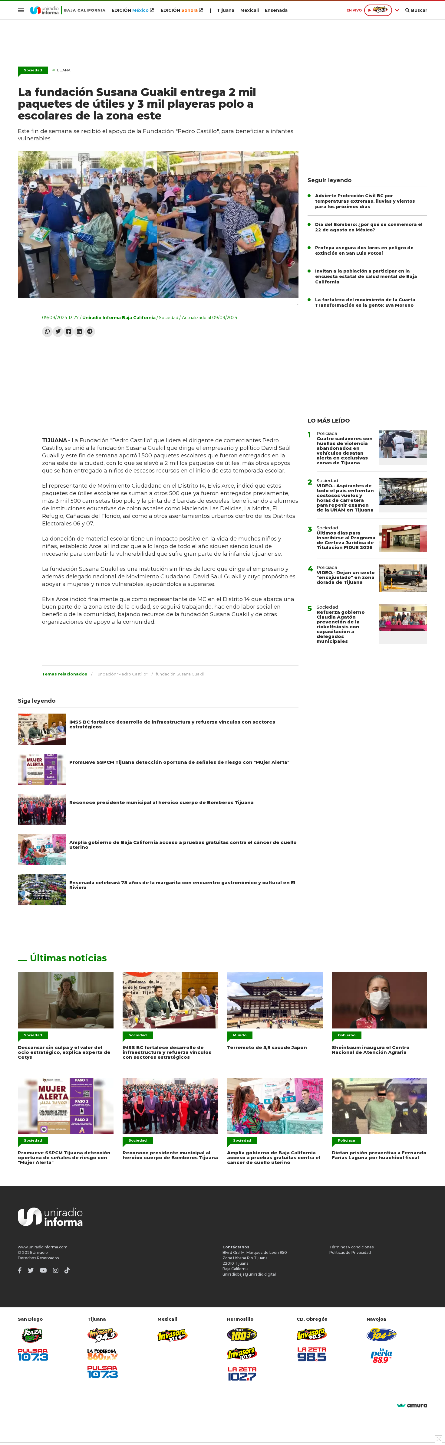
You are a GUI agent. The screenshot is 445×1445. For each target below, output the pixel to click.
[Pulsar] (33, 1355)
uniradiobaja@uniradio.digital (249, 1274)
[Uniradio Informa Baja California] (68, 10)
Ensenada (276, 10)
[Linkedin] (79, 331)
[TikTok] (67, 1270)
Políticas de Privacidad (350, 1252)
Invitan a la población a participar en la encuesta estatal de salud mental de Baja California (366, 276)
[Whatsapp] (47, 331)
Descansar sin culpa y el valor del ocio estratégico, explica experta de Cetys (64, 1052)
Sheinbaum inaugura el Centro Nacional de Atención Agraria (371, 1050)
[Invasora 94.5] (102, 1335)
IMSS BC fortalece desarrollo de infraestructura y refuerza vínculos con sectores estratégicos (172, 724)
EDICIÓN (130, 10)
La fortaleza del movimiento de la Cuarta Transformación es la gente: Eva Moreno (365, 302)
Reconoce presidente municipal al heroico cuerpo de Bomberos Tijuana (161, 802)
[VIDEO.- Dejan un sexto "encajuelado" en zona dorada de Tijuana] (403, 578)
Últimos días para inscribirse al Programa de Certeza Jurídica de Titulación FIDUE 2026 (346, 540)
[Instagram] (55, 1270)
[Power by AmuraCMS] (412, 1406)
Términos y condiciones (351, 1247)
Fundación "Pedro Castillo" (121, 674)
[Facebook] (68, 331)
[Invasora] (33, 1335)
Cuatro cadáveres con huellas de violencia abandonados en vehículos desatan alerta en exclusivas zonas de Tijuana (345, 451)
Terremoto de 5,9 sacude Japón (267, 1047)
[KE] (382, 1334)
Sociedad (33, 70)
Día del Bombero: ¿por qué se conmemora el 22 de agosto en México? (369, 227)
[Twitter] (58, 331)
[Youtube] (43, 1270)
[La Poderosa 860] (102, 1354)
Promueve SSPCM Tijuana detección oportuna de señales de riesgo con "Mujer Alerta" (179, 762)
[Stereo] (242, 1334)
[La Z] (242, 1374)
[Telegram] (89, 331)
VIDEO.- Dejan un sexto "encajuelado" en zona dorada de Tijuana (346, 577)
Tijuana (225, 10)
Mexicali (249, 10)
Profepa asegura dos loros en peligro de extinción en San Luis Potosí (364, 250)
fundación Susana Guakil (180, 674)
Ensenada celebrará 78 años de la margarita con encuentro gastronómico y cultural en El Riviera (182, 885)
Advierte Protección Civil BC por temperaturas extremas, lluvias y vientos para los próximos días (365, 201)
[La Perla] (382, 1355)
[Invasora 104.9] (172, 1335)
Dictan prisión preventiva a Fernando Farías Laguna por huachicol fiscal (379, 1155)
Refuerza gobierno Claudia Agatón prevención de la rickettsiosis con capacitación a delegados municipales (341, 626)
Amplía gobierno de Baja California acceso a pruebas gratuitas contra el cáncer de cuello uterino (183, 844)
